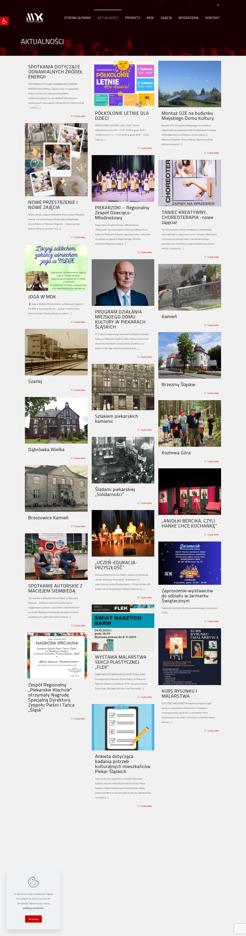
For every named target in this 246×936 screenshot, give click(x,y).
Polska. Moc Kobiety (183, 790)
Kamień (169, 316)
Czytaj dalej (79, 116)
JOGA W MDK (42, 296)
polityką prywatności (33, 908)
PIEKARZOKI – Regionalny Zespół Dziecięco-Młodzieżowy (122, 212)
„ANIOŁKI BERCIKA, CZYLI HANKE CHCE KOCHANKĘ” (189, 523)
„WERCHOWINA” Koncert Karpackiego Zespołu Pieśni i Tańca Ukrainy (188, 884)
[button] (4, 21)
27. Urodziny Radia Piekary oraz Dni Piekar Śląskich (52, 783)
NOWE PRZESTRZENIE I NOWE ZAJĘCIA (53, 204)
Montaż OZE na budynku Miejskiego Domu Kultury (188, 115)
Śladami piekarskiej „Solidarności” (115, 492)
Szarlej (35, 381)
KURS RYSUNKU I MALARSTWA (179, 693)
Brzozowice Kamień (48, 517)
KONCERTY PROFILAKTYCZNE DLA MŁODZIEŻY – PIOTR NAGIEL (119, 874)
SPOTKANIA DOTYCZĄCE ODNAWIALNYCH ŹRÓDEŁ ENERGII (55, 71)
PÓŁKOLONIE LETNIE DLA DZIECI (122, 115)
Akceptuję (33, 919)
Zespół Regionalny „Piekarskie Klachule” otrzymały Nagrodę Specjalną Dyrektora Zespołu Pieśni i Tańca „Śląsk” (51, 697)
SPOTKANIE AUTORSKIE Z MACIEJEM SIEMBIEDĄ (55, 588)
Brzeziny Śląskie (178, 384)
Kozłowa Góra (176, 452)
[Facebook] (218, 5)
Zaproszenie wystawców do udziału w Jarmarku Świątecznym (187, 595)
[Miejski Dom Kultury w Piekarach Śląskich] (35, 17)
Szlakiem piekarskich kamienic (116, 418)
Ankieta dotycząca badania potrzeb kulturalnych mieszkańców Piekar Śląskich (123, 764)
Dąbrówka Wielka (46, 449)
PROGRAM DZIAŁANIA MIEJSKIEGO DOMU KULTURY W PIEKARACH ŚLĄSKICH (120, 319)
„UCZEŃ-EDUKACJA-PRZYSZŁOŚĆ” (116, 565)
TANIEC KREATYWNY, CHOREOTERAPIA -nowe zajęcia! (187, 217)
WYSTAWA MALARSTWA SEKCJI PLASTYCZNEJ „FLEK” (121, 662)
